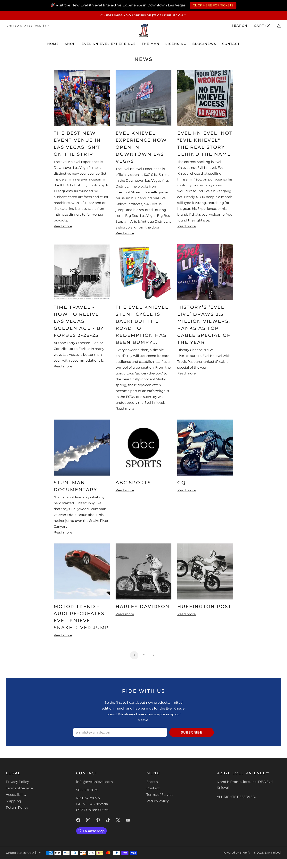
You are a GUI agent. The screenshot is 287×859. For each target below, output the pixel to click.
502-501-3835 (87, 790)
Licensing (175, 44)
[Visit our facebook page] (78, 820)
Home (53, 44)
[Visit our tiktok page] (108, 820)
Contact (231, 44)
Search (239, 26)
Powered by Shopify (236, 852)
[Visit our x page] (118, 820)
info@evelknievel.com (94, 782)
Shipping (13, 801)
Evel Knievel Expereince (109, 44)
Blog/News (204, 44)
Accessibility (16, 795)
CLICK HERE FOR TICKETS (213, 5)
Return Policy (17, 807)
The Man (151, 44)
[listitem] (143, 15)
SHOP (70, 44)
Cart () (262, 26)
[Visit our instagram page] (88, 820)
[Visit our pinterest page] (98, 820)
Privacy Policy (17, 782)
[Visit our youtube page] (128, 820)
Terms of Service (19, 788)
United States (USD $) (26, 25)
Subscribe (191, 732)
